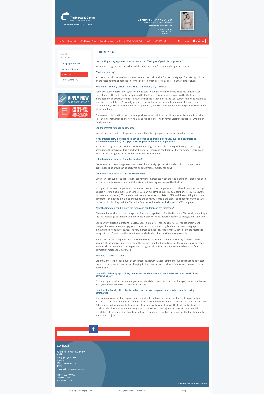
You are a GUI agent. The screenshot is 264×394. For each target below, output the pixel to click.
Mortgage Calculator (71, 63)
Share (63, 54)
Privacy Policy (123, 391)
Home (61, 40)
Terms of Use (140, 391)
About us (71, 40)
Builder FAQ (67, 74)
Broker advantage (133, 40)
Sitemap (132, 391)
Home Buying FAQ (70, 79)
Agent (149, 40)
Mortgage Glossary (70, 69)
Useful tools (106, 40)
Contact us (161, 40)
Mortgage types (88, 40)
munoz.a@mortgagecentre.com (160, 25)
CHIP (118, 40)
